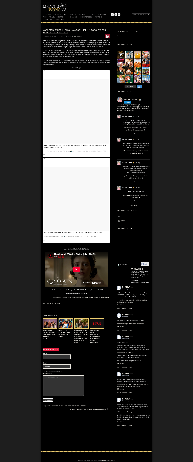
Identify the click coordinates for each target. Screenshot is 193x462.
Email (45, 363)
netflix (86, 297)
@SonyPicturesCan (129, 124)
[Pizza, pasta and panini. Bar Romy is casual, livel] (137, 63)
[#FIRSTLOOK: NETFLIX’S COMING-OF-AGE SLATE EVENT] (65, 323)
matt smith (77, 297)
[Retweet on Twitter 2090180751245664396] (127, 201)
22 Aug (138, 116)
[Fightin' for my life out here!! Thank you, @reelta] (129, 55)
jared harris (67, 297)
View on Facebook (122, 308)
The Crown (94, 297)
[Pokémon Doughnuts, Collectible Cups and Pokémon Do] (137, 71)
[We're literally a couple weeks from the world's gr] (121, 55)
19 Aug (138, 187)
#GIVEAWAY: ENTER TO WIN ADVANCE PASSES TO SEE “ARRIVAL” (66, 406)
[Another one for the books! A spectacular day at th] (146, 79)
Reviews (73, 15)
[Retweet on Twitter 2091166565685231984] (127, 133)
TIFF (65, 15)
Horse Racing (71, 17)
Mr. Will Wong (127, 287)
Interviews (102, 15)
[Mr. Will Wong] (123, 265)
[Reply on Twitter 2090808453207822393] (123, 156)
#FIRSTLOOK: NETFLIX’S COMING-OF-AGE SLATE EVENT (65, 334)
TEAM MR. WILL (48, 19)
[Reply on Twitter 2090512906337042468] (123, 181)
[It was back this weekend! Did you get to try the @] (137, 79)
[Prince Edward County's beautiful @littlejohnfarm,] (146, 71)
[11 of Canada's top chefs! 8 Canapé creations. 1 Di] (121, 79)
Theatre (92, 15)
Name (45, 353)
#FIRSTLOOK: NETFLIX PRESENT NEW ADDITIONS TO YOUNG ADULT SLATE (49, 335)
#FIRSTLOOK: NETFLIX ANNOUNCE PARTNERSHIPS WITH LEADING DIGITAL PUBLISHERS (95, 337)
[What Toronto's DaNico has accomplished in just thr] (137, 55)
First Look (47, 15)
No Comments (78, 36)
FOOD (45, 17)
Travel (52, 17)
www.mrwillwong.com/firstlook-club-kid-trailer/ (130, 323)
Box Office (82, 15)
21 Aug (138, 139)
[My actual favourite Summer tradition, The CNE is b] (121, 63)
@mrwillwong (122, 220)
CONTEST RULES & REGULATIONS (91, 17)
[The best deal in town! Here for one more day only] (129, 79)
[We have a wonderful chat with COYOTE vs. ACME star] (146, 63)
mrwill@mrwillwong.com (108, 460)
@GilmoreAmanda (136, 170)
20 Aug (138, 162)
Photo (122, 305)
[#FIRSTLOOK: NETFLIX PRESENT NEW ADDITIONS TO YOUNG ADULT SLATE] (49, 323)
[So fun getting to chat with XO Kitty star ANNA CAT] (129, 63)
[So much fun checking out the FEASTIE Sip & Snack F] (146, 55)
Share (130, 308)
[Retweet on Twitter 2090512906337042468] (127, 181)
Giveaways (57, 15)
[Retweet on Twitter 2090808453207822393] (127, 156)
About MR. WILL (61, 19)
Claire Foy (58, 297)
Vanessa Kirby (105, 297)
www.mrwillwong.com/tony (125, 352)
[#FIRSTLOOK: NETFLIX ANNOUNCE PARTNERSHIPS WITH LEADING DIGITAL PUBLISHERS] (96, 323)
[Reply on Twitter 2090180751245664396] (123, 201)
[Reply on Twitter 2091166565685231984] (123, 133)
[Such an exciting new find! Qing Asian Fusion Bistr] (121, 71)
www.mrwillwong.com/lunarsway (131, 412)
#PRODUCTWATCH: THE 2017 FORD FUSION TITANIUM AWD (88, 409)
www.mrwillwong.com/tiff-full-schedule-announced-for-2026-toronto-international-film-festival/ (133, 385)
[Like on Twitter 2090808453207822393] (131, 156)
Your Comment (48, 374)
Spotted (60, 17)
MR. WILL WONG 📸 (128, 116)
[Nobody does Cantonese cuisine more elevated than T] (129, 71)
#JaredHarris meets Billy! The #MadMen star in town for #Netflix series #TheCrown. (73, 232)
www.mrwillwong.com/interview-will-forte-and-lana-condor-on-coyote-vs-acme (132, 301)
